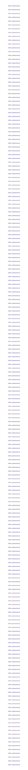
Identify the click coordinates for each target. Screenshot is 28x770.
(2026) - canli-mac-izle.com (14, 5)
